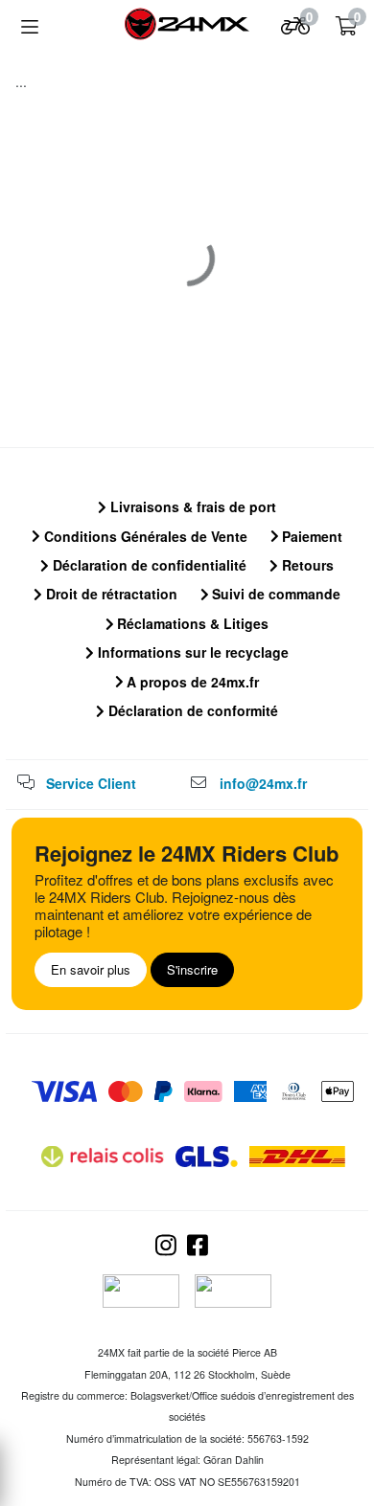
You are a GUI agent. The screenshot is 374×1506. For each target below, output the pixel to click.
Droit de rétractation (109, 593)
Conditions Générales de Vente (143, 536)
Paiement (310, 536)
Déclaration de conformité (191, 710)
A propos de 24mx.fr (191, 681)
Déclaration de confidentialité (147, 564)
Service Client (91, 783)
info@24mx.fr (263, 783)
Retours (306, 564)
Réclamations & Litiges (191, 623)
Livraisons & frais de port (191, 506)
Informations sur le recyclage (191, 652)
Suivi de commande (274, 593)
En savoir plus (90, 969)
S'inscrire (192, 969)
